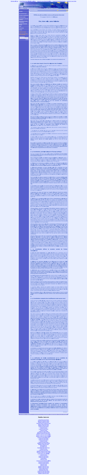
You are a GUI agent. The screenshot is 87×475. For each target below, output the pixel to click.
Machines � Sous (14, 1)
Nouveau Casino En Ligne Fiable (43, 452)
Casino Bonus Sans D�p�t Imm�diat (27, 1)
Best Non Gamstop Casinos (43, 421)
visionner (43, 16)
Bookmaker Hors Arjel (43, 469)
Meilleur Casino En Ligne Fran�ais (43, 434)
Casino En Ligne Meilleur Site (43, 437)
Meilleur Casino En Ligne (43, 425)
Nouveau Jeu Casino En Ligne (43, 432)
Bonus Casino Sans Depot (43, 424)
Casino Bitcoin (43, 458)
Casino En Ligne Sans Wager (43, 471)
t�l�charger (55, 16)
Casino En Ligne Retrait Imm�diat (44, 1)
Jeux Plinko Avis (43, 446)
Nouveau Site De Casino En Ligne (43, 423)
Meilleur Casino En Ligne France (43, 433)
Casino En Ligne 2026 (43, 450)
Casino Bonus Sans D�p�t (43, 453)
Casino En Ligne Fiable (71, 1)
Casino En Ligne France (43, 426)
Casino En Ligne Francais (43, 463)
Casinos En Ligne (43, 440)
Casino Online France (43, 468)
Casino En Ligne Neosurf (43, 462)
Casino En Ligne (43, 427)
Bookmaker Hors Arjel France (43, 447)
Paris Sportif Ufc (43, 445)
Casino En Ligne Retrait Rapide (59, 1)
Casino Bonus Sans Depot (43, 419)
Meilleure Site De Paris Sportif (43, 443)
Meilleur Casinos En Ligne (43, 422)
